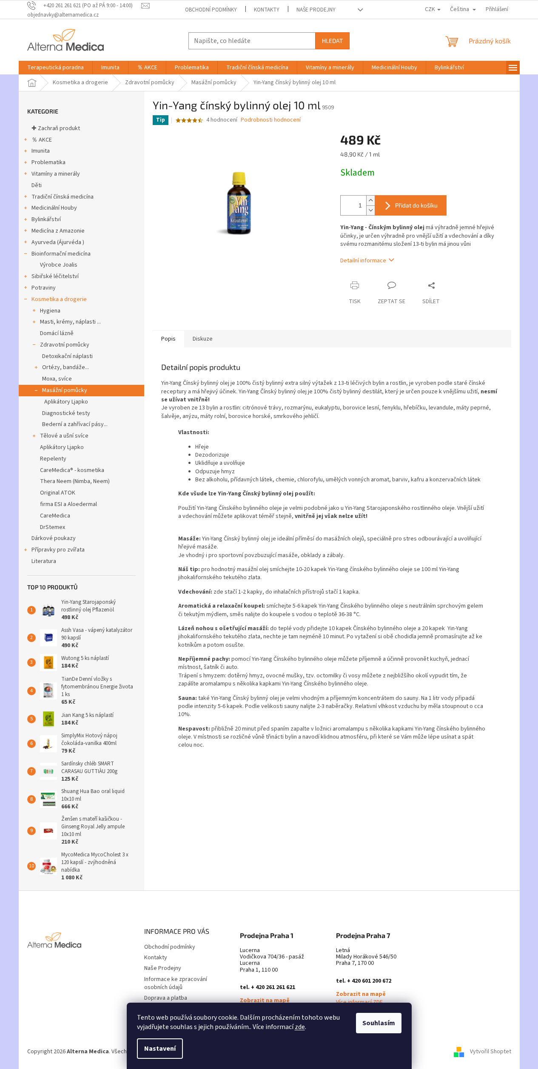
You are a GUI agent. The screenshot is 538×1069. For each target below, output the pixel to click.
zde (300, 1027)
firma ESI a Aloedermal (68, 504)
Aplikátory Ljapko (66, 402)
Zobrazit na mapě (265, 1001)
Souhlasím (378, 1023)
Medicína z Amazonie (58, 231)
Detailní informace (363, 260)
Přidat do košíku (416, 205)
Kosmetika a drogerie (59, 299)
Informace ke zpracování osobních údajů (175, 983)
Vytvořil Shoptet (490, 1051)
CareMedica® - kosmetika (72, 470)
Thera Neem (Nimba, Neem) (75, 481)
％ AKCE (41, 140)
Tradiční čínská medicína (62, 197)
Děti (36, 185)
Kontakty (266, 10)
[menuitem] (55, 67)
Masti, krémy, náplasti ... (70, 322)
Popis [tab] (168, 339)
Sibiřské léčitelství (55, 276)
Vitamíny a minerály (55, 174)
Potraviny (43, 288)
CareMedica (55, 516)
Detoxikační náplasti (67, 356)
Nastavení (160, 1048)
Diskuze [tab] (203, 339)
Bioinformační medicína (61, 254)
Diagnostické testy (66, 413)
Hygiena (50, 311)
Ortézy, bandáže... (65, 367)
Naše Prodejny (316, 10)
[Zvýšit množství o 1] (370, 200)
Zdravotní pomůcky (64, 345)
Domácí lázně (57, 333)
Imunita (40, 151)
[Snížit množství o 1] (370, 210)
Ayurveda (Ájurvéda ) (57, 242)
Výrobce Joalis (58, 265)
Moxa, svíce (57, 379)
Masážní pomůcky (64, 390)
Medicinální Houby (54, 208)
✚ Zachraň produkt (55, 128)
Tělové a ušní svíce (64, 436)
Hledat (332, 40)
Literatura (43, 561)
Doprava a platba (165, 998)
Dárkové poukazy (53, 538)
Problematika (48, 162)
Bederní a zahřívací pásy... (75, 424)
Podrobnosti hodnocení (271, 120)
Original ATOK (57, 493)
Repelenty (53, 459)
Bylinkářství (46, 219)
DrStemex (52, 527)
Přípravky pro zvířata (58, 550)
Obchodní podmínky (211, 10)
